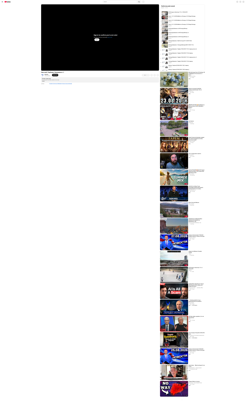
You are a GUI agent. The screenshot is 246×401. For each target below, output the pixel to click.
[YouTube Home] (7, 2)
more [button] (43, 81)
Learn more (110, 37)
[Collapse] (203, 7)
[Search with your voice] (143, 2)
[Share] (151, 75)
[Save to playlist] (154, 75)
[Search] (139, 2)
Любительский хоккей (168, 6)
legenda (46, 74)
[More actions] (157, 75)
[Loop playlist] (162, 9)
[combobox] (120, 2)
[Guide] (2, 2)
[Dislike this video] (148, 75)
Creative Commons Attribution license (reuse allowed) (60, 83)
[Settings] (236, 2)
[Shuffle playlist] (164, 9)
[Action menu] (203, 9)
